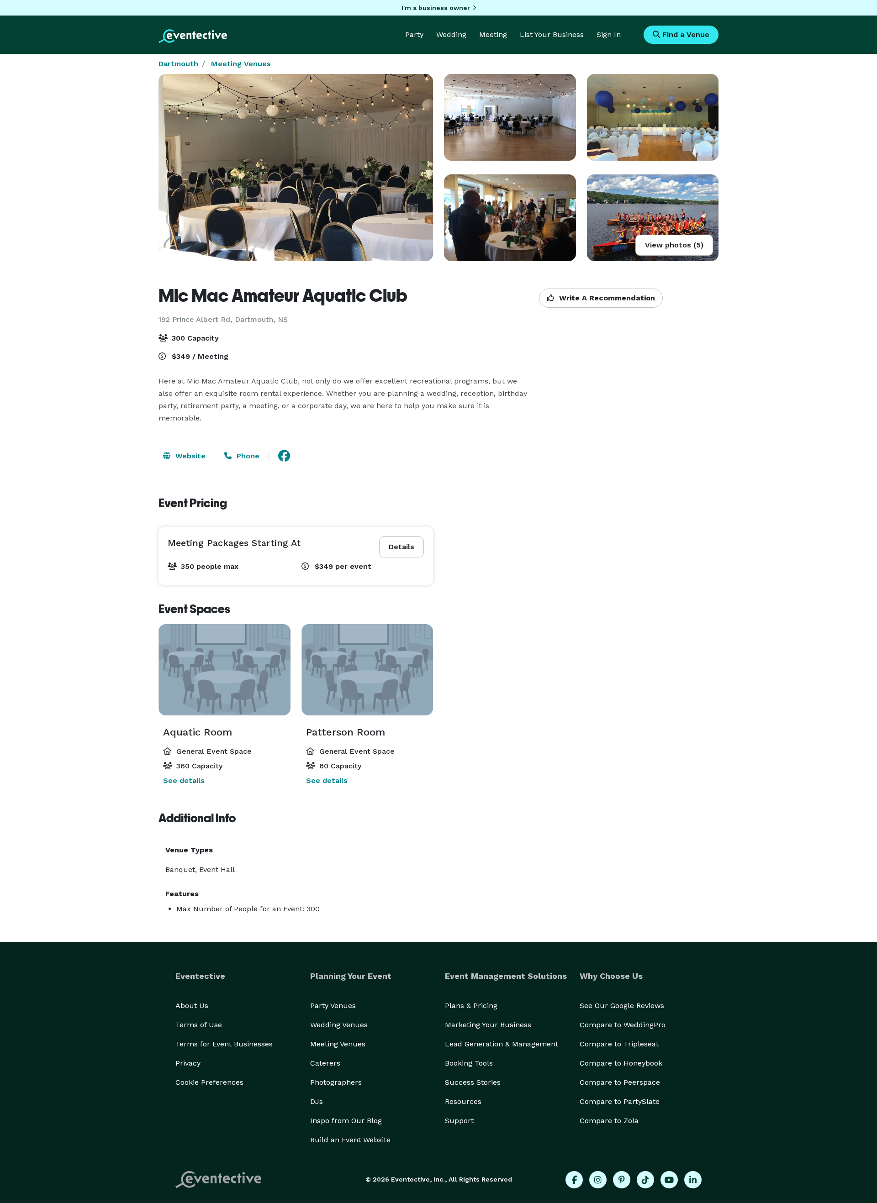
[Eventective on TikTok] (645, 1179)
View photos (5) (674, 245)
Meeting (493, 34)
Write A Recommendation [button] (606, 298)
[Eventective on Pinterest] (621, 1179)
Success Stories (473, 1082)
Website (189, 456)
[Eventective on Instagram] (598, 1179)
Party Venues (333, 1005)
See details (184, 780)
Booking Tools (469, 1063)
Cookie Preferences (209, 1082)
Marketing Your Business (488, 1024)
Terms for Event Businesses (224, 1044)
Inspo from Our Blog (346, 1120)
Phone (246, 456)
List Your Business (552, 34)
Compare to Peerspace (620, 1082)
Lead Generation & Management (501, 1044)
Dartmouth (178, 63)
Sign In (609, 34)
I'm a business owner (436, 7)
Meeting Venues (241, 63)
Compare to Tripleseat (619, 1044)
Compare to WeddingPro (623, 1024)
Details (401, 546)
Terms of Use (198, 1024)
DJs (316, 1101)
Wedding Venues (339, 1024)
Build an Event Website (350, 1139)
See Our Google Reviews (622, 1005)
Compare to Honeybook (621, 1063)
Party (414, 34)
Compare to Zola (609, 1120)
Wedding (451, 34)
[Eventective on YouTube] (669, 1179)
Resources (463, 1101)
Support (459, 1120)
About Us (191, 1005)
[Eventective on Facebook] (574, 1179)
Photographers (336, 1082)
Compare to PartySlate (620, 1101)
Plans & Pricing (471, 1005)
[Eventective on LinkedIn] (693, 1179)
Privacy (188, 1063)
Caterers (325, 1063)
